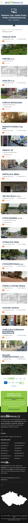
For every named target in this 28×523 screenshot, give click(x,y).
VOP (26, 515)
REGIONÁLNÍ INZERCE (14, 409)
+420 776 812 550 (22, 130)
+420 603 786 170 (8, 154)
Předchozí (11, 378)
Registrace (11, 436)
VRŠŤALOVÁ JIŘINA (10, 174)
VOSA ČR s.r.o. (8, 81)
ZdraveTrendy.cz (4, 479)
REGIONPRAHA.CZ (5, 450)
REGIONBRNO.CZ (18, 448)
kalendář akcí (15, 423)
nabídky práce (21, 423)
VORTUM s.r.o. (8, 59)
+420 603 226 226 (22, 82)
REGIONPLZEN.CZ (5, 443)
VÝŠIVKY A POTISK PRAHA (13, 286)
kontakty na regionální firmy (6, 423)
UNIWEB (11, 469)
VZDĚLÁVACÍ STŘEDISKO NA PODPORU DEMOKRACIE (13, 331)
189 (13, 382)
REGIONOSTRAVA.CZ (19, 455)
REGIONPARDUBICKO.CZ (20, 443)
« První (4, 378)
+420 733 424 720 (22, 198)
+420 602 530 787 (22, 359)
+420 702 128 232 (22, 266)
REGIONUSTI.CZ (4, 453)
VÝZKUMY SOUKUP (10, 308)
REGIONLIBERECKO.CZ (6, 455)
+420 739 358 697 (22, 310)
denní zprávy (7, 421)
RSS (20, 436)
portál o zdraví (11, 477)
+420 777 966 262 (22, 244)
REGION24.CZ (17, 458)
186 (24, 378)
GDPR (23, 515)
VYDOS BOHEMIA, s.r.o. (12, 218)
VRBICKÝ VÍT (7, 150)
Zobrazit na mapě (8, 31)
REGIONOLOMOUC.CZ (19, 453)
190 (17, 382)
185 (20, 378)
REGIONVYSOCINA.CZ (19, 445)
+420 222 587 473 (22, 176)
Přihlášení (6, 436)
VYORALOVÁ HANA (10, 242)
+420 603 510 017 (8, 106)
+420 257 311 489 (22, 335)
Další (20, 383)
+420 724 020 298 (22, 39)
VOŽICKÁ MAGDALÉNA (12, 103)
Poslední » (14, 386)
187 (6, 382)
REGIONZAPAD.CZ (5, 445)
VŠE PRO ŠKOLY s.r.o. (11, 196)
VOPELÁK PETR (9, 37)
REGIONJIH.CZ (4, 448)
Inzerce (2, 436)
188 (9, 382)
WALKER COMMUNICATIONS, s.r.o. (13, 356)
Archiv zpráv (16, 436)
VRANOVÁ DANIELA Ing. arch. (12, 127)
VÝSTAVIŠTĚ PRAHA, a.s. (12, 264)
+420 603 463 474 (8, 222)
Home (10, 20)
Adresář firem (16, 20)
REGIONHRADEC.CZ (5, 458)
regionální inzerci (4, 426)
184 (17, 378)
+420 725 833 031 (22, 288)
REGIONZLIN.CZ (18, 450)
